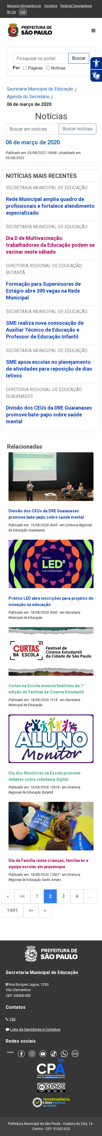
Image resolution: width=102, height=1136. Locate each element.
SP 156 (11, 12)
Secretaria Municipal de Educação (40, 89)
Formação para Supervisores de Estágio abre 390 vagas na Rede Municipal (43, 291)
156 (12, 1019)
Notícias (58, 68)
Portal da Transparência (76, 5)
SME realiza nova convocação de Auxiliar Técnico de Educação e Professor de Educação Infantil (45, 330)
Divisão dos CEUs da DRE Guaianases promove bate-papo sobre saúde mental (49, 414)
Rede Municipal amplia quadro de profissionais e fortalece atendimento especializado (50, 206)
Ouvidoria (50, 5)
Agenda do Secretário (28, 96)
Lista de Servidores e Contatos (35, 1029)
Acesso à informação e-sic (24, 5)
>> (31, 910)
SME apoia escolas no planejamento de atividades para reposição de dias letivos (49, 369)
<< (22, 896)
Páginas (35, 68)
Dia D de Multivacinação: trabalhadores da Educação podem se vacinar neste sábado (50, 245)
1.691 (12, 910)
